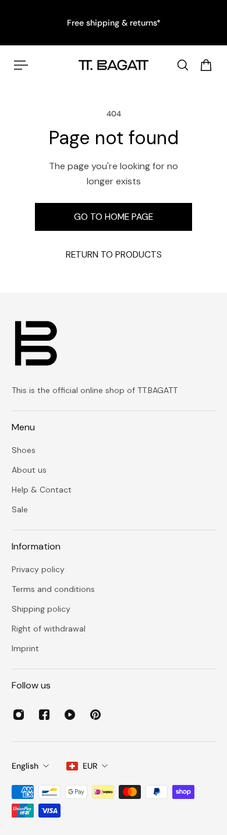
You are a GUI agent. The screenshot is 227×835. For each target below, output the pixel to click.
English (25, 766)
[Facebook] (44, 714)
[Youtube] (70, 714)
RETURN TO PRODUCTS (114, 255)
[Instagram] (18, 714)
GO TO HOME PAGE (113, 217)
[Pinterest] (95, 714)
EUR (90, 766)
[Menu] (21, 65)
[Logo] (113, 65)
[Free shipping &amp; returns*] (113, 22)
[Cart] (206, 65)
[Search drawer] (182, 65)
